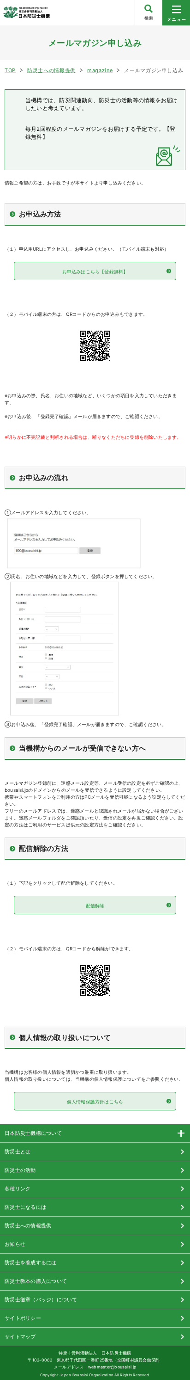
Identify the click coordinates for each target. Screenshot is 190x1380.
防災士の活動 (20, 1170)
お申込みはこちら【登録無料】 (95, 271)
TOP (10, 70)
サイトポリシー (23, 1318)
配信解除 (95, 905)
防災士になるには (25, 1207)
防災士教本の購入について (36, 1281)
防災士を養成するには (31, 1262)
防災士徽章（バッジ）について (41, 1299)
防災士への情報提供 (51, 70)
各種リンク (17, 1188)
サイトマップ (20, 1336)
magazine (100, 70)
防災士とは (17, 1151)
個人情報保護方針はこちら (95, 1101)
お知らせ (15, 1244)
